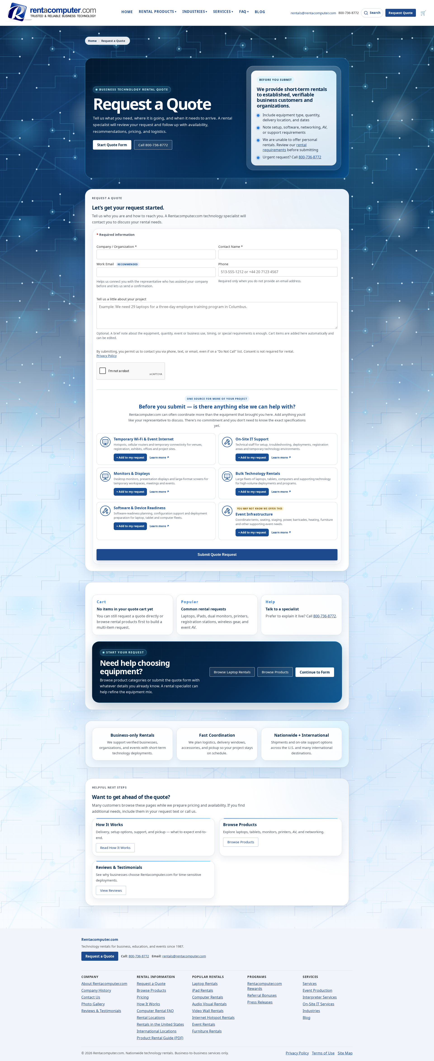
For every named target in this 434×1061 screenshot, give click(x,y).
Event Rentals (203, 1024)
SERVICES (223, 11)
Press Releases (260, 1002)
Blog (306, 1017)
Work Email (117, 264)
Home (92, 41)
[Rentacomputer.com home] (50, 13)
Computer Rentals (207, 997)
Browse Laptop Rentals (232, 672)
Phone (223, 264)
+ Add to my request (130, 457)
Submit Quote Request (217, 555)
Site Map (345, 1053)
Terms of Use (323, 1053)
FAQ (244, 11)
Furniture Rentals (207, 1031)
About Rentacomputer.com (104, 983)
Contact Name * (230, 246)
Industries (311, 1010)
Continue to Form (315, 672)
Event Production (317, 990)
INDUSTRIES (194, 11)
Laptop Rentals (205, 983)
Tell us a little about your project (121, 299)
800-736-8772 (348, 13)
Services (310, 983)
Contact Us (90, 997)
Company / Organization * (117, 246)
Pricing (143, 997)
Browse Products (275, 672)
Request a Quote (99, 956)
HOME (127, 12)
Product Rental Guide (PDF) (160, 1037)
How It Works (148, 1003)
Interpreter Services (320, 997)
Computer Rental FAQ (155, 1010)
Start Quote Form (112, 145)
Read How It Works (115, 847)
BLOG (260, 12)
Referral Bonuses (262, 995)
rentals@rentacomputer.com (313, 13)
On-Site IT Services (318, 1003)
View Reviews (111, 890)
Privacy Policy (107, 356)
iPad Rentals (202, 990)
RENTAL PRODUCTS (158, 11)
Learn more (159, 457)
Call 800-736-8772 (153, 145)
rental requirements (285, 147)
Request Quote (401, 13)
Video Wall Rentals (208, 1010)
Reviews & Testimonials (101, 1010)
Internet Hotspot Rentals (213, 1017)
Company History (96, 990)
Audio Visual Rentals (209, 1003)
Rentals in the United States (160, 1024)
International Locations (157, 1031)
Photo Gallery (93, 1003)
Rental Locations (151, 1017)
